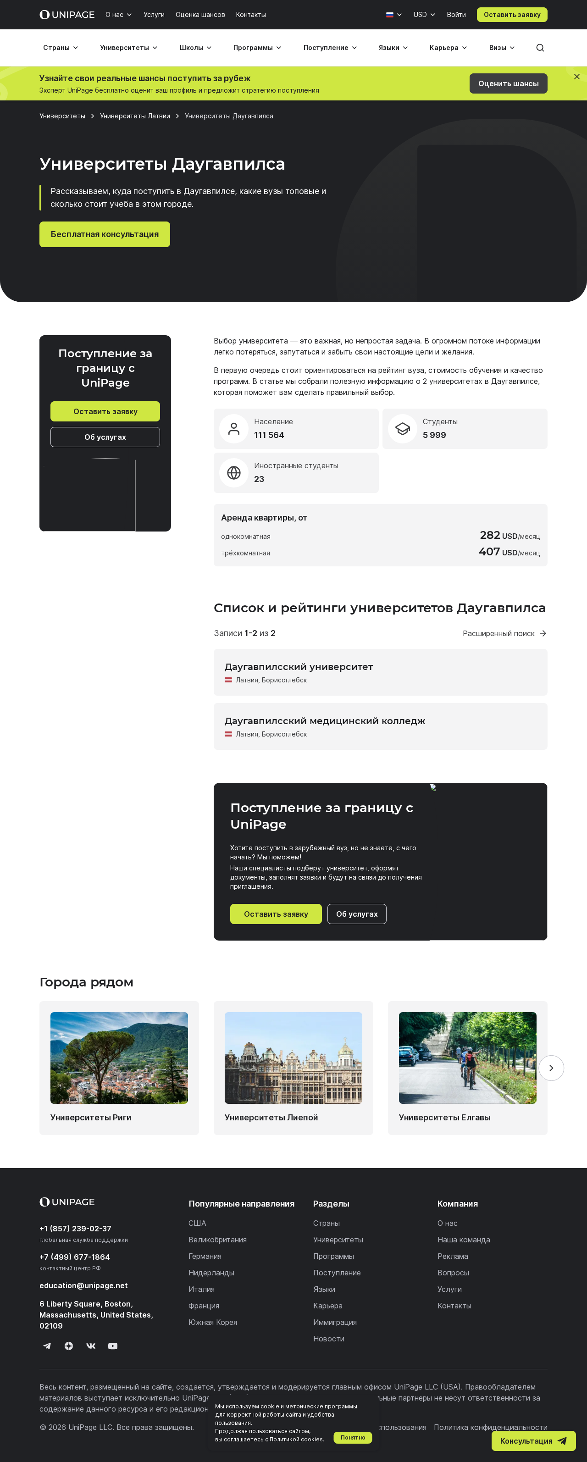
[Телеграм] (46, 1346)
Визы (497, 47)
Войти (456, 14)
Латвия (247, 680)
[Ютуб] (112, 1346)
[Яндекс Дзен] (68, 1346)
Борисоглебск (284, 680)
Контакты (251, 14)
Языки (389, 47)
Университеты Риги (91, 1117)
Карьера (444, 47)
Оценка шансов (200, 14)
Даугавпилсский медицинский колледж (325, 720)
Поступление (326, 47)
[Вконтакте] (90, 1346)
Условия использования (383, 1427)
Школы (191, 47)
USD (420, 14)
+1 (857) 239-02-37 (75, 1228)
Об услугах (105, 437)
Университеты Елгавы (445, 1117)
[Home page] (66, 14)
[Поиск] (540, 47)
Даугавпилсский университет (299, 666)
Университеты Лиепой (271, 1117)
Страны (56, 47)
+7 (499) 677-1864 (74, 1257)
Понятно (353, 1437)
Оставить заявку (512, 14)
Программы (253, 47)
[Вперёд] (551, 1068)
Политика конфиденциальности (491, 1427)
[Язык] (394, 14)
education (83, 1285)
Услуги (154, 14)
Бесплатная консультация (105, 234)
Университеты (124, 47)
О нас (114, 14)
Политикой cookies (296, 1439)
